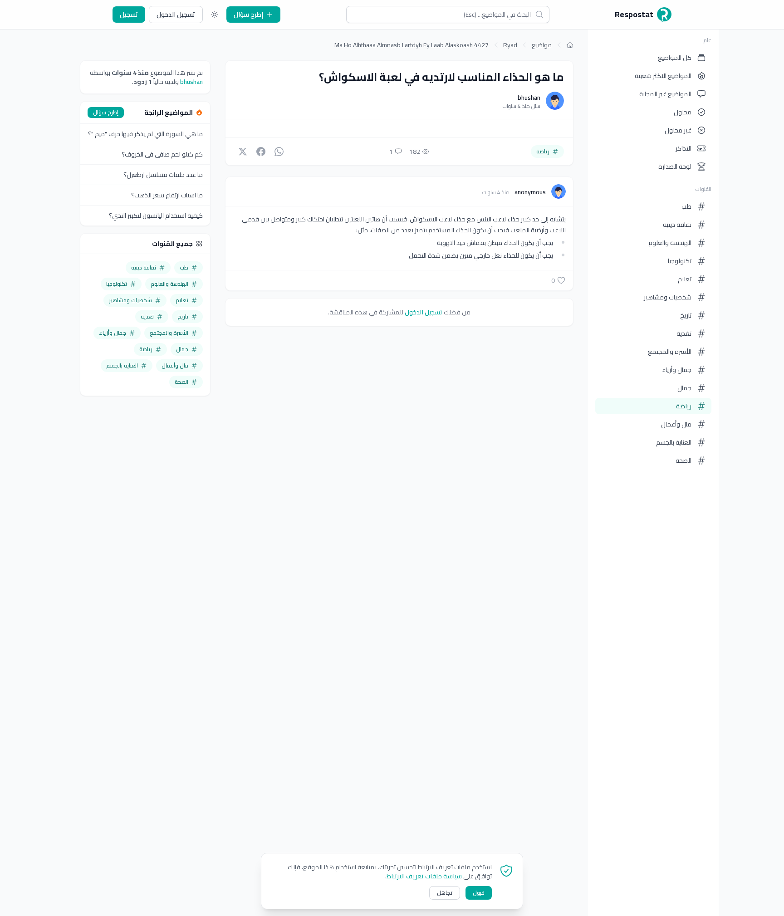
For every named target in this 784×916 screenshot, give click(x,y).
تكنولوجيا (679, 261)
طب (686, 206)
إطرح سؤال (248, 14)
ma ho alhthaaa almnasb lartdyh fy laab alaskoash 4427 (411, 44)
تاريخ (685, 315)
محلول (682, 112)
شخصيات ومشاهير (667, 297)
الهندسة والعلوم (669, 243)
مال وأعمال (676, 424)
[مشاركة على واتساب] (279, 151)
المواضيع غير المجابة (665, 94)
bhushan (529, 97)
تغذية (683, 333)
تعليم (684, 279)
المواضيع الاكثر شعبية (663, 76)
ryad (510, 44)
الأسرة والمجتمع (669, 352)
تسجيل (129, 14)
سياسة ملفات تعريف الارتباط (424, 876)
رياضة (683, 406)
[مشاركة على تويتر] (243, 151)
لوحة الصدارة (674, 166)
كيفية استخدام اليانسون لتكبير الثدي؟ (156, 215)
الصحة (683, 460)
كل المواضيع (674, 58)
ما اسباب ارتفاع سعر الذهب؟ (167, 195)
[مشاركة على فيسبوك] (261, 151)
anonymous (529, 192)
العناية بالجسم (673, 442)
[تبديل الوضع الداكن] (214, 14)
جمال (684, 388)
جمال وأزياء (676, 370)
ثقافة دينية (677, 224)
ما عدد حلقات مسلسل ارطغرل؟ (163, 175)
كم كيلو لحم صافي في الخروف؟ (162, 154)
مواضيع (542, 44)
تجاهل (444, 892)
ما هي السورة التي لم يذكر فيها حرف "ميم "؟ (145, 134)
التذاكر (683, 148)
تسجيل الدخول (176, 14)
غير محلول (678, 130)
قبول (479, 892)
